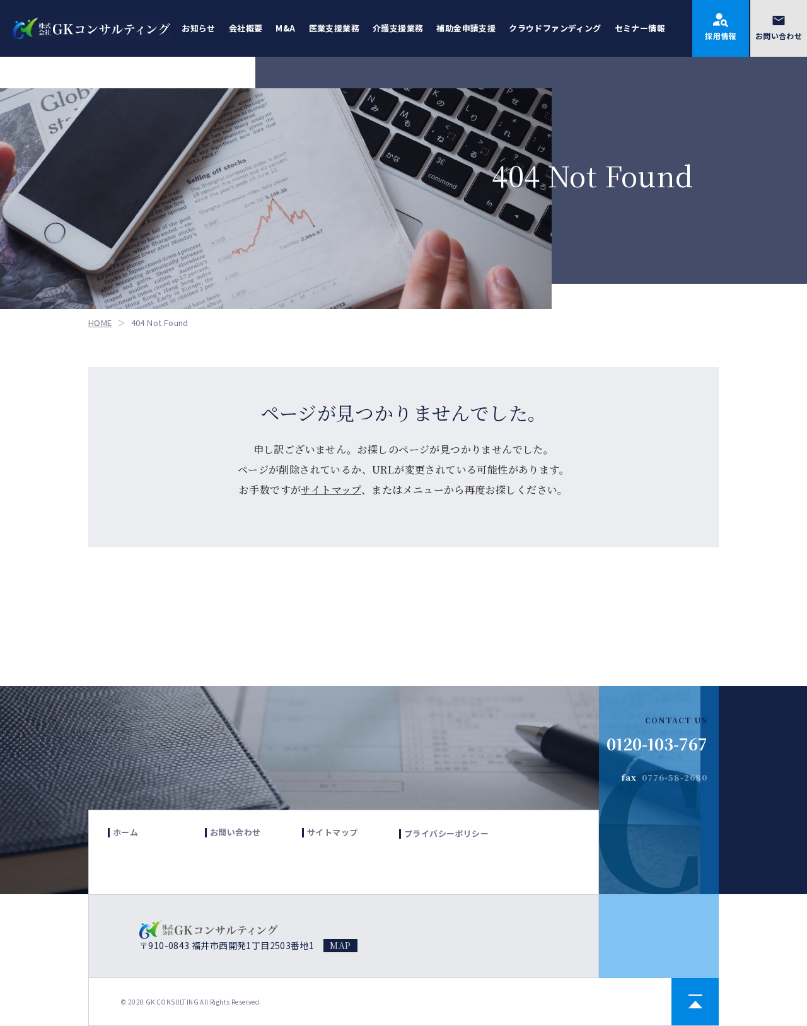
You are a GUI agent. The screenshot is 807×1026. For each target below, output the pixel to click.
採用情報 (720, 35)
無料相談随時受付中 (737, 610)
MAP (340, 945)
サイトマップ (331, 489)
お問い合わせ (778, 35)
